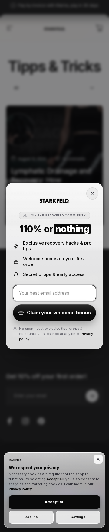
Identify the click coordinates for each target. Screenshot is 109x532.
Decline (31, 517)
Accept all (54, 502)
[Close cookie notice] (98, 459)
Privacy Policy (20, 489)
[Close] (92, 193)
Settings (78, 517)
